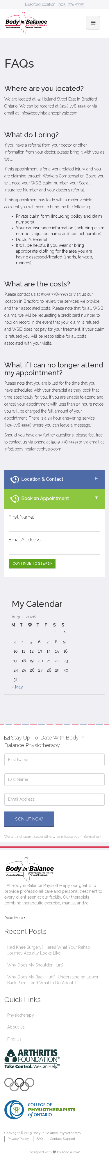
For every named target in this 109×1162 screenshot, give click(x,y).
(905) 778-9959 (71, 4)
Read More (14, 917)
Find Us (14, 1039)
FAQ (39, 1139)
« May (17, 687)
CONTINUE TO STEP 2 (31, 563)
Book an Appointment (44, 498)
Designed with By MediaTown (54, 1152)
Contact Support (62, 1139)
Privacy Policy (18, 1139)
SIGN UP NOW (29, 819)
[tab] (54, 479)
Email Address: (25, 540)
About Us (16, 1027)
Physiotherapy (20, 1015)
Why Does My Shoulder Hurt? (35, 965)
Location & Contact (41, 479)
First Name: (21, 517)
